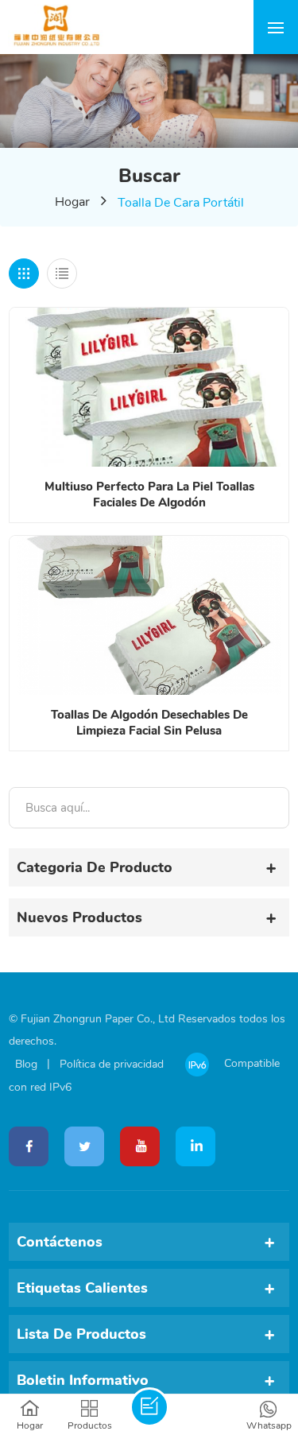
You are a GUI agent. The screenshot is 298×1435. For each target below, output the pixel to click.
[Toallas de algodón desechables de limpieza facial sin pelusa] (149, 615)
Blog (26, 1064)
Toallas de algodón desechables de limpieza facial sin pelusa (149, 723)
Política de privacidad (112, 1064)
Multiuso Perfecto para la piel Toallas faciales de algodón (149, 494)
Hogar (72, 202)
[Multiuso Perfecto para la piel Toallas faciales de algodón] (149, 387)
